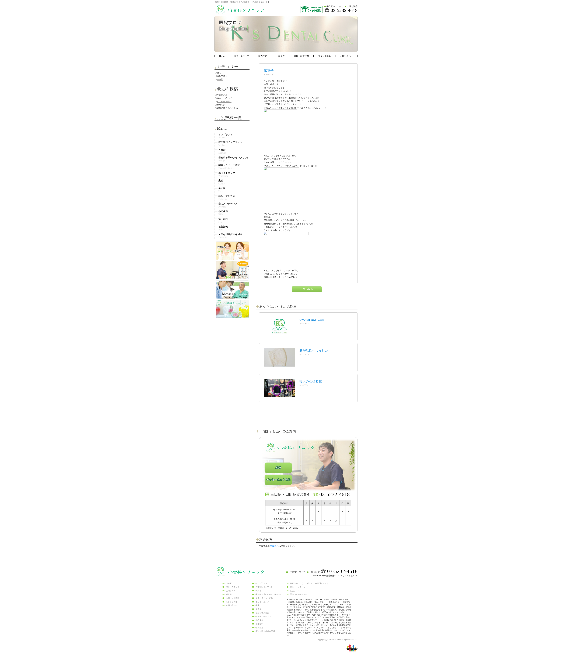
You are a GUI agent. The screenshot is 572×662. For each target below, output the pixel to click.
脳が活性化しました (313, 350)
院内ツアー (263, 56)
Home (222, 56)
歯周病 (258, 609)
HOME (229, 583)
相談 (278, 467)
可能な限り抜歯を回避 (265, 631)
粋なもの (221, 105)
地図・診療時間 (301, 56)
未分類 (220, 79)
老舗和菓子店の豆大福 (227, 108)
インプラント (261, 583)
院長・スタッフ (241, 56)
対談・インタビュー (298, 587)
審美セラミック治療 (264, 598)
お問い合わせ (346, 56)
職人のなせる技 (310, 381)
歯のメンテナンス (263, 616)
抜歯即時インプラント (265, 587)
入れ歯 (258, 591)
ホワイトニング (262, 602)
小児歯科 (259, 620)
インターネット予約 (278, 479)
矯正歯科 (259, 624)
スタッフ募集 (324, 56)
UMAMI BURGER (311, 319)
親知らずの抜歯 (262, 613)
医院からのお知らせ (298, 594)
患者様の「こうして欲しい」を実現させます (309, 583)
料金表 (281, 56)
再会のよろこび (224, 98)
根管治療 (259, 627)
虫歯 (257, 605)
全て (219, 73)
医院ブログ (222, 76)
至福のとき (222, 95)
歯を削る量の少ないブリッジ (268, 594)
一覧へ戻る (307, 289)
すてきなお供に (224, 101)
